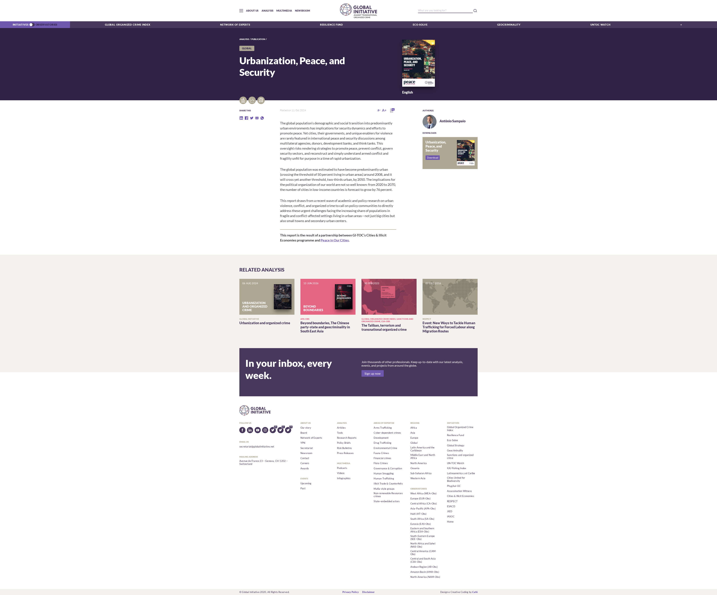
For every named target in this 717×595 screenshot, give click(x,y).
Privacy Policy (350, 592)
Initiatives (21, 24)
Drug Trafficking (382, 442)
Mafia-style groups (384, 488)
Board (303, 432)
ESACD (451, 506)
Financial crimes (382, 458)
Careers (304, 463)
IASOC (450, 516)
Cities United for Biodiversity (456, 479)
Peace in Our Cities (335, 240)
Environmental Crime (385, 448)
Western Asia (417, 478)
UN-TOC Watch (455, 463)
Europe (414, 437)
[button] (241, 11)
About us (252, 10)
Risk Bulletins (344, 448)
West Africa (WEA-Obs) (423, 493)
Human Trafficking (384, 478)
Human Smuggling (384, 473)
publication (258, 39)
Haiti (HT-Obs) (418, 513)
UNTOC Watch (600, 24)
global (247, 48)
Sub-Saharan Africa (421, 473)
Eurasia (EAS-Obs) (420, 523)
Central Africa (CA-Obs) (423, 503)
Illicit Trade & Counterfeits (388, 483)
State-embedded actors (387, 501)
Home (450, 521)
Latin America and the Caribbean (422, 449)
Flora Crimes (381, 463)
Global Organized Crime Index (127, 24)
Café (475, 592)
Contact (304, 458)
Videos (340, 473)
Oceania (414, 468)
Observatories (47, 24)
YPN (302, 442)
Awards (304, 468)
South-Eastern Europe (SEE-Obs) (422, 537)
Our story (305, 427)
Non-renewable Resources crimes (388, 495)
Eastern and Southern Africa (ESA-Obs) (422, 530)
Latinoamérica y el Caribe (461, 473)
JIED (449, 511)
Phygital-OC (454, 485)
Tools (340, 432)
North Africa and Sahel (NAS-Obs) (422, 545)
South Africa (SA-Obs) (422, 518)
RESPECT (452, 501)
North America (418, 463)
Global (414, 442)
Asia (412, 432)
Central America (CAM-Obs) (423, 553)
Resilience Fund (331, 24)
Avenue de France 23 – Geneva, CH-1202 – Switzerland (263, 462)
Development (381, 437)
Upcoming (305, 483)
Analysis (268, 10)
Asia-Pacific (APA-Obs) (423, 508)
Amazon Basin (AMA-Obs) (424, 571)
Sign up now (372, 373)
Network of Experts (235, 24)
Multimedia (284, 10)
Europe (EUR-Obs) (420, 498)
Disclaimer (368, 592)
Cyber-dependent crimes (387, 432)
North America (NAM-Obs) (425, 576)
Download (432, 157)
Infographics (343, 478)
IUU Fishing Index (456, 468)
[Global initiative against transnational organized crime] (358, 10)
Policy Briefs (344, 442)
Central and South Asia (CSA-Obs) (423, 560)
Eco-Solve (420, 24)
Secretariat (306, 448)
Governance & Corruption (388, 468)
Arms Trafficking (383, 427)
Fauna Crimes (381, 453)
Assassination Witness (459, 490)
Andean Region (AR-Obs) (424, 566)
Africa (413, 427)
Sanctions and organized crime (460, 456)
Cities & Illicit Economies (460, 496)
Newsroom (302, 10)
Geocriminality (509, 24)
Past (302, 488)
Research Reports (346, 437)
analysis (244, 39)
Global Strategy (455, 445)
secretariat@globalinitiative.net (256, 446)
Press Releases (345, 453)
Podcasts (342, 468)
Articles (341, 427)
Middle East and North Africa (422, 456)
